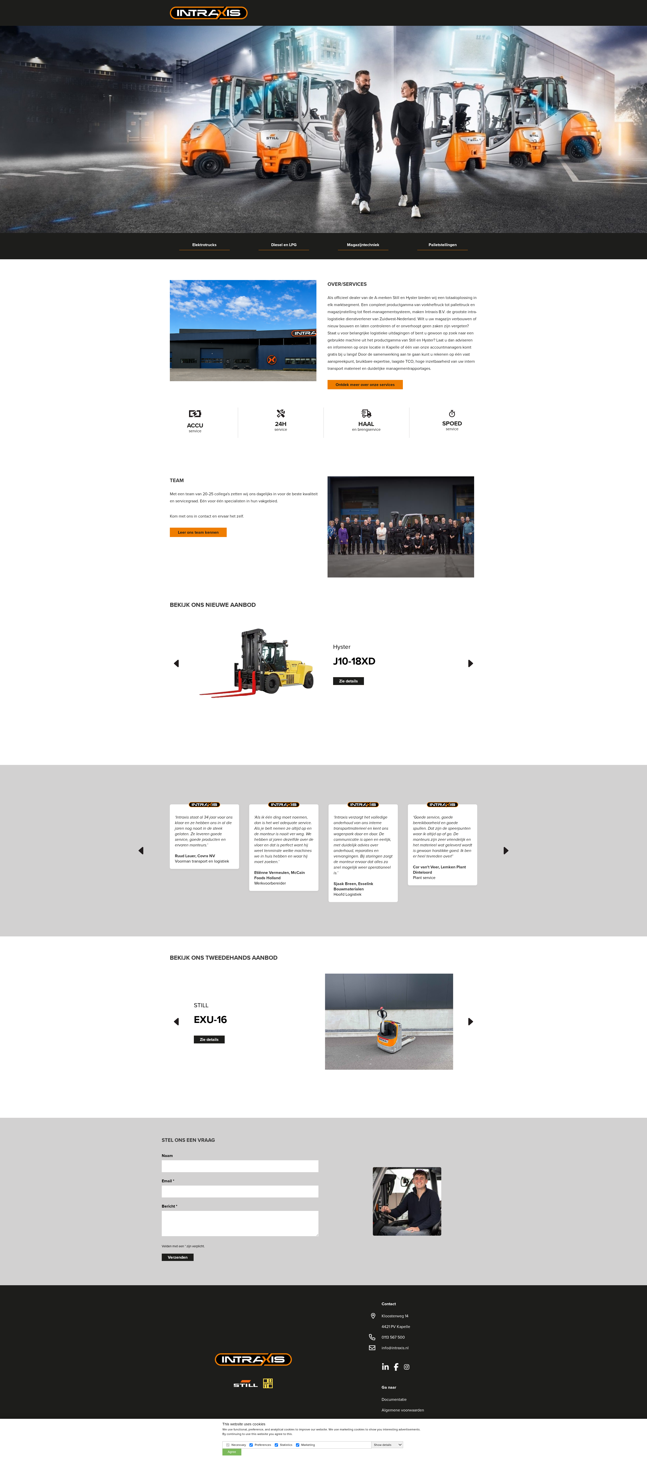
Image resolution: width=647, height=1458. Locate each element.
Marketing (308, 1445)
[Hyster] (268, 1383)
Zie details (348, 681)
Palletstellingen (443, 245)
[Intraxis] (209, 12)
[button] (258, 663)
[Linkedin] (385, 1367)
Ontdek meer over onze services (365, 385)
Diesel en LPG (284, 245)
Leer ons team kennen (198, 532)
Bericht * (169, 1206)
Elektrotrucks (204, 245)
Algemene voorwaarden (403, 1410)
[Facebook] (396, 1367)
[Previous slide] (176, 663)
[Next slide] (470, 663)
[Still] (246, 1383)
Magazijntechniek (363, 245)
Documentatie (394, 1399)
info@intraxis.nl (395, 1347)
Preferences (263, 1445)
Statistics (286, 1445)
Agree (232, 1452)
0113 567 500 (393, 1337)
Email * (168, 1181)
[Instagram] (406, 1367)
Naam (167, 1156)
